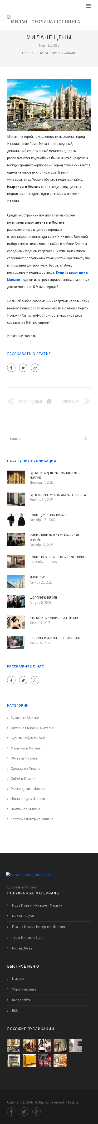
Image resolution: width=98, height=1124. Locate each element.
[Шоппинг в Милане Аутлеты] (29, 1045)
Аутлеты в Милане (25, 717)
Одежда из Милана (25, 768)
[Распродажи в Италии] (44, 1045)
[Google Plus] (35, 368)
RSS (15, 1010)
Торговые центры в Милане (32, 819)
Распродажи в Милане (28, 788)
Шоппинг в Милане (25, 809)
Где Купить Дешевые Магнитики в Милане (54, 475)
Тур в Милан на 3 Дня (28, 937)
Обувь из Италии (24, 758)
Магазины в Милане (26, 748)
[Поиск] (86, 438)
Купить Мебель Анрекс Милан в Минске (59, 557)
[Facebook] (11, 368)
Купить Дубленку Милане (48, 515)
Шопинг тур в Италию (28, 798)
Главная (28, 53)
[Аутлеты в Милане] (60, 1045)
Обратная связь (24, 989)
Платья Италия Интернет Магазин (38, 926)
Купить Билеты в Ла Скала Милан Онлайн (54, 537)
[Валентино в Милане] (75, 1045)
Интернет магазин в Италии (32, 728)
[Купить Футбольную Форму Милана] (44, 1060)
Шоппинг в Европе (44, 597)
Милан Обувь (22, 948)
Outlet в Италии (23, 778)
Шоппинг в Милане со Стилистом (55, 638)
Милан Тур (37, 577)
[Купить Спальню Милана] (13, 1060)
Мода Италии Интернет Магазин (37, 905)
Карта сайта (21, 1000)
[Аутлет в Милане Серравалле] (13, 1045)
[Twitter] (23, 368)
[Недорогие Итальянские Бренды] (29, 1060)
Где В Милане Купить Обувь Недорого (58, 495)
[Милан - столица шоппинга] (43, 20)
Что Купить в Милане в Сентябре (54, 618)
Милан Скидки (23, 916)
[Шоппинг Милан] (60, 1060)
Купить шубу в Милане (58, 53)
